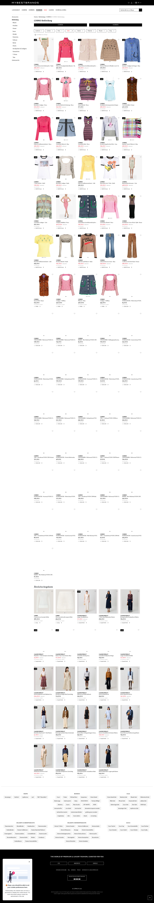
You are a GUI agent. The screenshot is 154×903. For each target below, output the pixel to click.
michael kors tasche (62, 812)
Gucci (58, 797)
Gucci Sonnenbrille (133, 826)
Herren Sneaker (70, 826)
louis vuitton (76, 816)
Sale (128, 793)
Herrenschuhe (95, 826)
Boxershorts (95, 837)
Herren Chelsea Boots (80, 833)
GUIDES (51, 10)
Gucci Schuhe (134, 830)
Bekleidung (42, 17)
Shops (26, 793)
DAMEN (24, 10)
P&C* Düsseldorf (42, 797)
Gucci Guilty (144, 830)
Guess (68, 804)
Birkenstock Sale (145, 797)
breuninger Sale (122, 808)
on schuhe (68, 808)
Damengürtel (8, 833)
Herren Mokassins (65, 830)
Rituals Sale (134, 797)
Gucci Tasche (111, 826)
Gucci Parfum (144, 826)
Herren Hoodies (59, 837)
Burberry (60, 804)
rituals (85, 816)
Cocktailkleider (31, 833)
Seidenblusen (18, 841)
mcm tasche (78, 808)
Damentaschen (9, 826)
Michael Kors (73, 797)
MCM (94, 804)
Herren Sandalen (83, 841)
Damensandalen (19, 833)
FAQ (69, 870)
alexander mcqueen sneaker (92, 808)
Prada (65, 797)
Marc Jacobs (76, 804)
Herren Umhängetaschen (63, 833)
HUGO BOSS (84, 801)
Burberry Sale (123, 797)
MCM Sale (143, 804)
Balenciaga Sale (115, 804)
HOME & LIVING (61, 10)
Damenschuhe (23, 837)
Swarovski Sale (133, 801)
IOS (59, 863)
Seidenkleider (10, 830)
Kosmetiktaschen (11, 837)
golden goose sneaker (91, 812)
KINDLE (95, 863)
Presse (79, 870)
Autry (76, 801)
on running (93, 816)
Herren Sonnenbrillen (87, 830)
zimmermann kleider (76, 812)
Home (36, 17)
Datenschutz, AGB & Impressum (90, 870)
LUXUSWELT (16, 10)
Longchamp (61, 816)
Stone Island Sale (111, 797)
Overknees (41, 837)
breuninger (8, 797)
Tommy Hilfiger (96, 801)
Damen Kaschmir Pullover (38, 830)
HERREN (31, 10)
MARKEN (39, 10)
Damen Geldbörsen (22, 830)
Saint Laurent (67, 801)
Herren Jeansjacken (83, 837)
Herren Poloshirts (70, 841)
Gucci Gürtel (123, 830)
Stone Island (94, 797)
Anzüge (76, 830)
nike (68, 816)
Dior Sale (134, 804)
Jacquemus (84, 797)
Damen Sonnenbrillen (31, 841)
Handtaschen (30, 826)
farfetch (16, 797)
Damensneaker (42, 826)
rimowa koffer (58, 808)
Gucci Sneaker (113, 830)
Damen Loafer (43, 833)
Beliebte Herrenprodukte (77, 822)
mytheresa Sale (134, 808)
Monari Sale (122, 801)
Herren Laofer (93, 833)
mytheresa (25, 797)
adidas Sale (143, 801)
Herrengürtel (71, 837)
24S (33, 797)
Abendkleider (20, 826)
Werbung (73, 870)
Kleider (33, 837)
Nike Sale (112, 801)
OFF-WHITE (86, 804)
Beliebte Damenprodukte (26, 822)
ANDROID (77, 863)
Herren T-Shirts (58, 826)
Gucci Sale (125, 804)
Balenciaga (57, 801)
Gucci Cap (121, 826)
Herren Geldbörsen (83, 826)
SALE (45, 10)
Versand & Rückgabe (61, 870)
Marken (77, 793)
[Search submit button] (140, 10)
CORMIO (48, 17)
